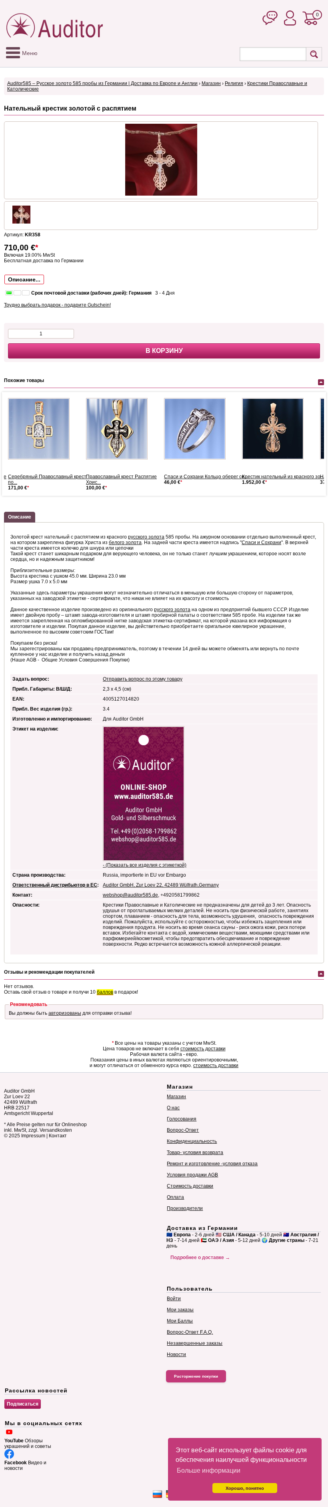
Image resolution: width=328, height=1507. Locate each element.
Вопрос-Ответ (183, 1130)
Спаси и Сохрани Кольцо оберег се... (206, 476)
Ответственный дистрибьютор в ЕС (54, 885)
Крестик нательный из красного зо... (283, 476)
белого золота (125, 542)
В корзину (164, 350)
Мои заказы (180, 1310)
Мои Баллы (180, 1321)
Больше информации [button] (208, 1470)
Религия (234, 83)
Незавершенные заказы (194, 1343)
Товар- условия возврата (195, 1152)
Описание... (24, 279)
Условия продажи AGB (192, 1175)
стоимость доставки (203, 1049)
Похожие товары (24, 380)
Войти (174, 1298)
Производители (185, 1208)
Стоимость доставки (190, 1186)
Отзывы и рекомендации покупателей (49, 972)
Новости (176, 1354)
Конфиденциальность (192, 1141)
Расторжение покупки (196, 1376)
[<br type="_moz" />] (42, 428)
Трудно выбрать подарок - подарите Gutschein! (57, 305)
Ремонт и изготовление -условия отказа (212, 1163)
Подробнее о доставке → (200, 1257)
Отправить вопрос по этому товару (142, 679)
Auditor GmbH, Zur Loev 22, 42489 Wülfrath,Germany (161, 885)
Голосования (181, 1119)
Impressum (33, 1136)
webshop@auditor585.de (130, 895)
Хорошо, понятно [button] (245, 1488)
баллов (105, 992)
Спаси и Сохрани (261, 542)
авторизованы (64, 1013)
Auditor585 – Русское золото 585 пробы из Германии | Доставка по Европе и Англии (102, 83)
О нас (173, 1108)
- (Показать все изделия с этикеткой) (144, 865)
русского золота (146, 537)
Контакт (58, 1136)
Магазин (211, 83)
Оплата (175, 1197)
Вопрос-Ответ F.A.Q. (190, 1332)
